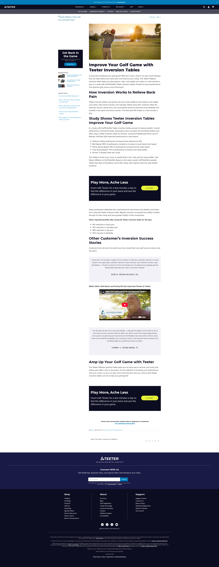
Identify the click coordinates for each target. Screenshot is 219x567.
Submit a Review (141, 508)
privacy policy (112, 484)
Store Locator (69, 516)
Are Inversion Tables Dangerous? (69, 96)
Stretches (119, 430)
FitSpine (67, 498)
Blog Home (83, 11)
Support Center (141, 498)
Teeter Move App (106, 506)
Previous (2, 2)
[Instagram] (112, 524)
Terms (103, 556)
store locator (99, 538)
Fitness (110, 11)
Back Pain (105, 430)
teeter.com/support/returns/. (160, 541)
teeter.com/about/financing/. (149, 546)
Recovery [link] (120, 7)
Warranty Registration (143, 506)
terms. (120, 484)
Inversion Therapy (97, 11)
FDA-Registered (105, 503)
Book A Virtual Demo (71, 518)
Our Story (103, 498)
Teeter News (135, 11)
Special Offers (69, 511)
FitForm (67, 506)
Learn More (149, 188)
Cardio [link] (92, 7)
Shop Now (70, 64)
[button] (213, 7)
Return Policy (140, 503)
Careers (102, 511)
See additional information (125, 423)
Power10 (67, 503)
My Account (140, 511)
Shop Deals (119, 2)
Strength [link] (105, 7)
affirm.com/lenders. (73, 545)
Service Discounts (70, 513)
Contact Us (139, 501)
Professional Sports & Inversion (73, 85)
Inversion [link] (79, 7)
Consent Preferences (120, 556)
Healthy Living (122, 11)
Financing (67, 508)
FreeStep (67, 501)
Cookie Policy (110, 556)
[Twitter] (107, 524)
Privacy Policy (97, 556)
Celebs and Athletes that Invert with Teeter (74, 75)
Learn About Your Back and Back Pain (73, 80)
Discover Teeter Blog (110, 528)
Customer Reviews (106, 508)
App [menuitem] (131, 7)
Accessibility (104, 516)
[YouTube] (116, 524)
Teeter (91, 430)
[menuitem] (79, 7)
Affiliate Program (106, 513)
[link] (208, 7)
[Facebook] (102, 524)
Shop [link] (140, 7)
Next (217, 2)
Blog (101, 501)
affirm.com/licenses (123, 546)
